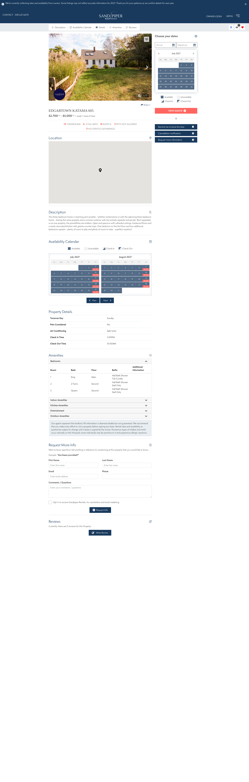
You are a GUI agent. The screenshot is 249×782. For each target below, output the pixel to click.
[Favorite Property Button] (146, 39)
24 (192, 81)
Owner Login (214, 16)
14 (176, 76)
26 (166, 87)
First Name (54, 460)
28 (176, 87)
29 (181, 87)
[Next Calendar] (193, 54)
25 (160, 87)
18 (160, 81)
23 (186, 81)
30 (186, 87)
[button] (53, 67)
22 (181, 81)
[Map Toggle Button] (231, 27)
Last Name (107, 460)
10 (192, 70)
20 (171, 81)
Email (51, 471)
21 (176, 81)
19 (166, 81)
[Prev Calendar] (159, 54)
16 (186, 76)
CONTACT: (8, 14)
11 (160, 76)
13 (171, 76)
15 (181, 76)
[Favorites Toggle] (242, 27)
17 (192, 76)
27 (171, 87)
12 (166, 76)
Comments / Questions (60, 482)
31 (192, 87)
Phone (105, 471)
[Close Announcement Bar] (245, 4)
